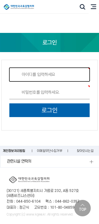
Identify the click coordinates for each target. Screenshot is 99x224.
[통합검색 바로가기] (82, 7)
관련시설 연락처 (19, 161)
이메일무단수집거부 (49, 151)
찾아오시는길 (85, 151)
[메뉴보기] (93, 7)
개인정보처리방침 (14, 151)
